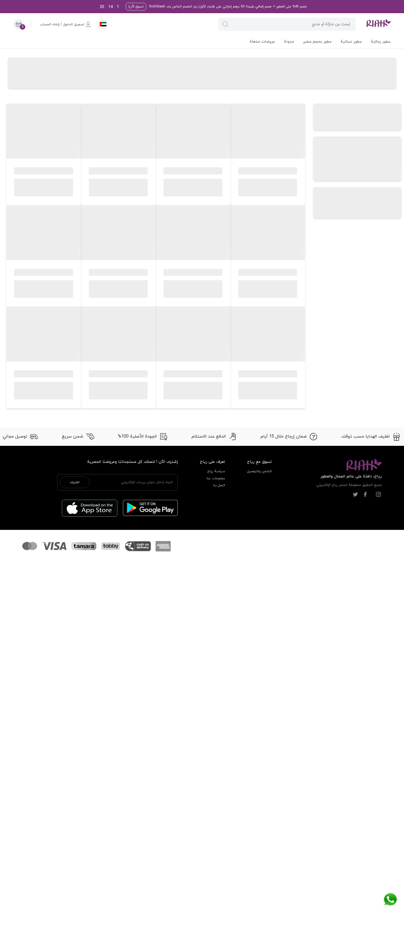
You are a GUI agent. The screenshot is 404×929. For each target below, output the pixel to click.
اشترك (74, 482)
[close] (315, 9)
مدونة (289, 41)
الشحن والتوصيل (259, 471)
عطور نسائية (351, 41)
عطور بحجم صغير (317, 41)
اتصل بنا (219, 485)
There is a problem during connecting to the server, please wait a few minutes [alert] (355, 17)
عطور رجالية (381, 41)
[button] (225, 24)
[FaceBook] (365, 494)
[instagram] (378, 494)
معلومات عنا (216, 478)
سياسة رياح (216, 471)
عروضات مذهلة (262, 41)
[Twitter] (355, 494)
